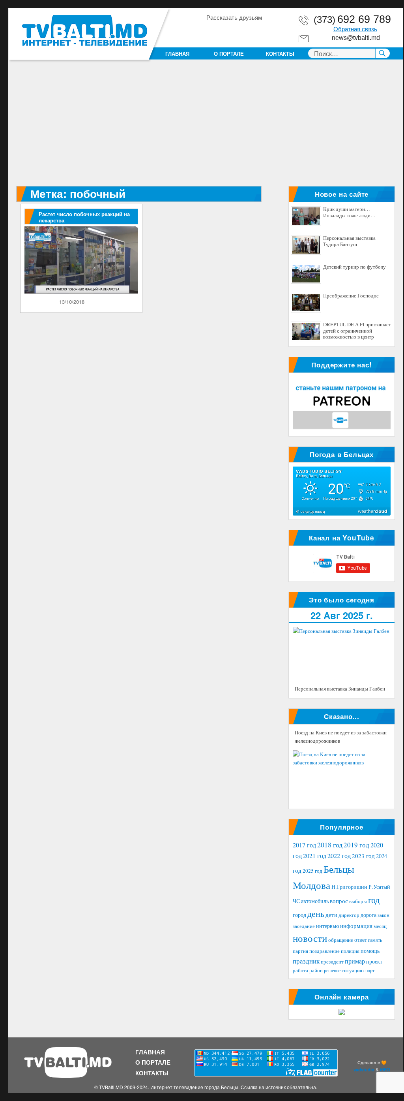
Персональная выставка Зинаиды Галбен (340, 688)
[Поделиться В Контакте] (257, 31)
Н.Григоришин (349, 886)
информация (356, 926)
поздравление (324, 951)
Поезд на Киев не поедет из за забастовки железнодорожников (341, 737)
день (315, 913)
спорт (368, 970)
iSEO (385, 1069)
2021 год (314, 855)
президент (332, 961)
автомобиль (315, 901)
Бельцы (339, 868)
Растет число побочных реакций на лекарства (84, 217)
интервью (327, 926)
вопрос (339, 901)
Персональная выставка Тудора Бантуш (349, 241)
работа (300, 970)
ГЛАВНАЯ (177, 53)
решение (332, 970)
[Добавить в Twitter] (242, 31)
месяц (380, 926)
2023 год (363, 856)
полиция (350, 950)
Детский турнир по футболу (354, 267)
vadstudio (364, 1069)
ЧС (296, 901)
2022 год (339, 855)
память (375, 940)
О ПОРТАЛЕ (229, 53)
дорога (368, 914)
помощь (370, 950)
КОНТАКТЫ (280, 53)
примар (355, 961)
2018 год (329, 844)
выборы (358, 901)
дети (331, 914)
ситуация (352, 970)
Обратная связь (355, 29)
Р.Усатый (379, 886)
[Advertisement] (207, 127)
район (316, 970)
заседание (304, 926)
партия (300, 950)
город (299, 914)
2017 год (304, 845)
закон (383, 915)
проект (374, 961)
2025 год (312, 870)
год (374, 899)
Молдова (311, 885)
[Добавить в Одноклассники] (227, 31)
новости (310, 938)
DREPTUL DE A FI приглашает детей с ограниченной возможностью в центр (357, 331)
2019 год (356, 844)
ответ (360, 939)
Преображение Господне (351, 296)
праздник (306, 960)
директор (349, 914)
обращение (340, 940)
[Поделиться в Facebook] (212, 31)
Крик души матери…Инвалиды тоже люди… (349, 212)
